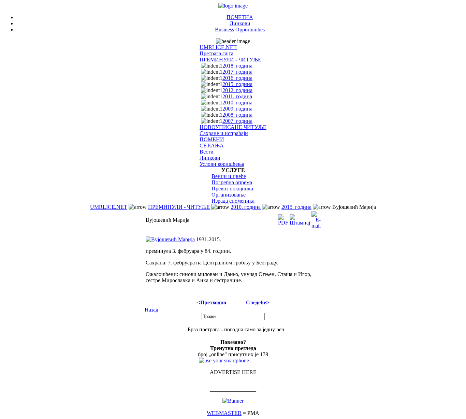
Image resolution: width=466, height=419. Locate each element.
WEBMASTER (224, 413)
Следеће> (257, 302)
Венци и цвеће (229, 176)
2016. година (237, 78)
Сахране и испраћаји (224, 133)
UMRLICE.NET (218, 47)
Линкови (240, 23)
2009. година (237, 109)
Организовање (229, 195)
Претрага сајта (216, 53)
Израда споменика (233, 201)
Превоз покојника (232, 188)
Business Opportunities (240, 29)
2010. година (237, 102)
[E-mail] (316, 218)
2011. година (237, 96)
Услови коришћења (222, 164)
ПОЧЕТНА (240, 17)
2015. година (237, 84)
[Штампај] (300, 218)
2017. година (237, 72)
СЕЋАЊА (212, 145)
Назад (151, 310)
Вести (207, 152)
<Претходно (211, 302)
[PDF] (283, 218)
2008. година (237, 115)
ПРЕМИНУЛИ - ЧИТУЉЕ (230, 59)
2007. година (237, 121)
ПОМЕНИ (212, 139)
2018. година (237, 66)
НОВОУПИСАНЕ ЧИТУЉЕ (233, 127)
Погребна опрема (232, 182)
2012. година (237, 90)
